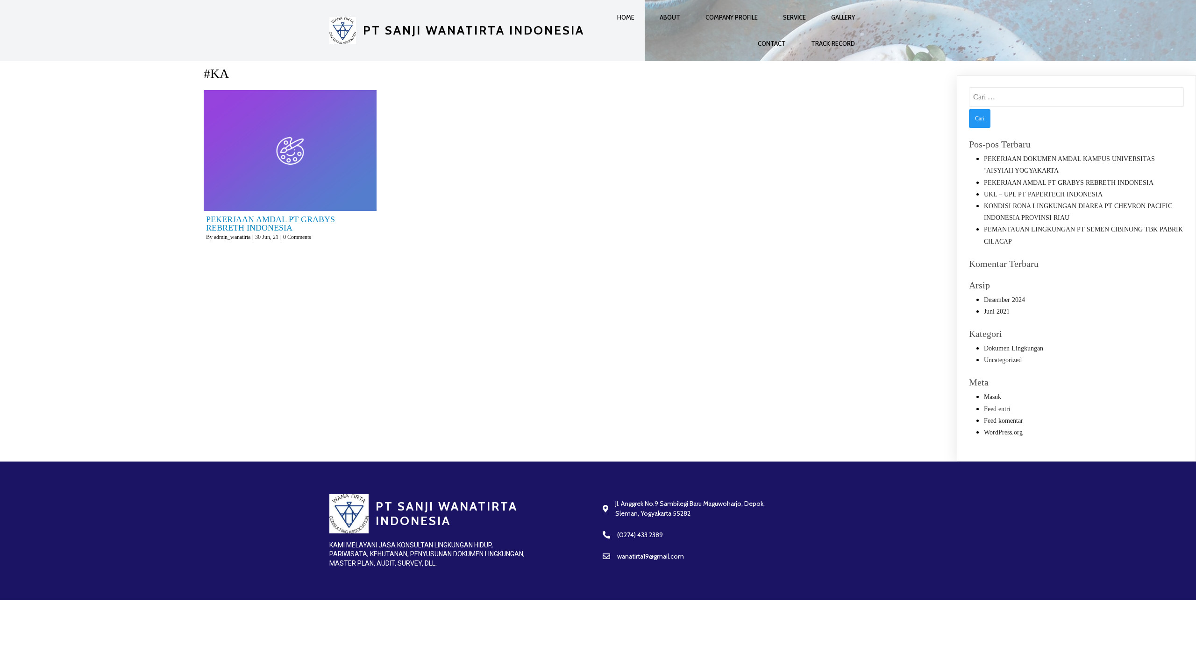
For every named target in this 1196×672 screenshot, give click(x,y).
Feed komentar (1003, 420)
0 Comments (297, 237)
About (670, 17)
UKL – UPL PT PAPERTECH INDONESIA (1043, 194)
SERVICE (794, 17)
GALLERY (843, 17)
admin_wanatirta (232, 237)
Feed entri (997, 409)
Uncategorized (1003, 360)
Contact (772, 43)
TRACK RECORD (833, 43)
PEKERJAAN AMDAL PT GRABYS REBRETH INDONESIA (1068, 182)
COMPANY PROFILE (731, 17)
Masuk (992, 396)
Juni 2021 (997, 311)
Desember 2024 (1004, 299)
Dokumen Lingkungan (1013, 348)
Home (625, 17)
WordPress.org (1003, 432)
